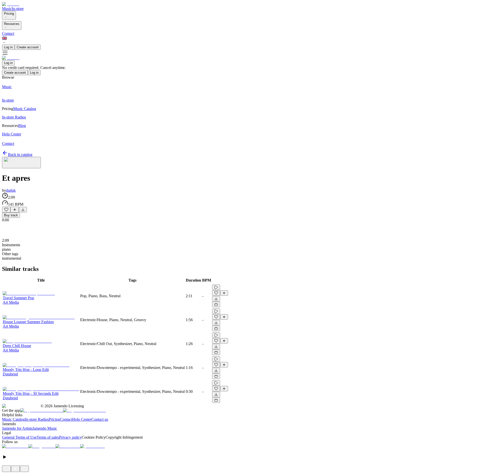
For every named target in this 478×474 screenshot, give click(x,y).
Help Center (81, 419)
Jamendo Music (44, 428)
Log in (8, 47)
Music (7, 8)
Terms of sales (48, 437)
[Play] (21, 162)
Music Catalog (13, 419)
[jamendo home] (10, 4)
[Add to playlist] (14, 210)
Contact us (99, 419)
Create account (28, 47)
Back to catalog (20, 154)
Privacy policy (70, 437)
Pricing (9, 13)
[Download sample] (23, 209)
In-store (18, 8)
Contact (8, 33)
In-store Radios (37, 419)
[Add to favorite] (6, 210)
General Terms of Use (19, 437)
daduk (11, 190)
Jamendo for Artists (17, 428)
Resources (11, 24)
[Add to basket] (216, 304)
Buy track (11, 215)
